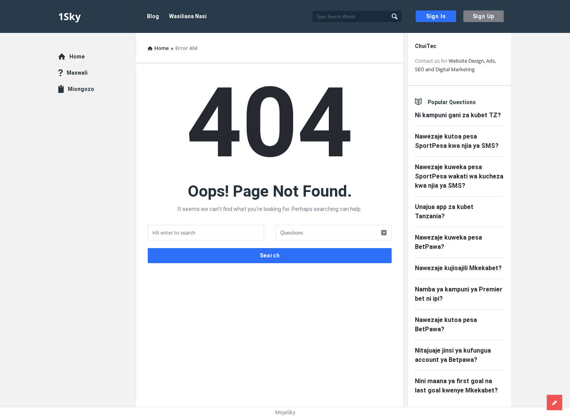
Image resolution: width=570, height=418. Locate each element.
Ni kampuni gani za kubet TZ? (458, 115)
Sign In (436, 16)
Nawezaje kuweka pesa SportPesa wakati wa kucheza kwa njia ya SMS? (459, 176)
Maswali (77, 73)
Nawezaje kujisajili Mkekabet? (458, 268)
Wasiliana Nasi (188, 16)
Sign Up (484, 16)
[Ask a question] (554, 402)
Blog (153, 16)
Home (77, 56)
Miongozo (81, 89)
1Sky (69, 16)
